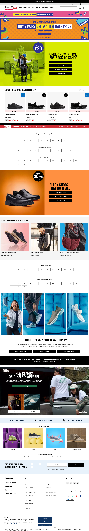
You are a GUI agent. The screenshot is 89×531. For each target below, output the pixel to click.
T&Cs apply (82, 126)
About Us (47, 482)
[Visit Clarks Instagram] (70, 483)
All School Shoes (61, 73)
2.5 (70, 150)
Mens (42, 464)
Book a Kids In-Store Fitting (30, 482)
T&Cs (40, 37)
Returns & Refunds (29, 495)
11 (18, 150)
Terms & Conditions (29, 503)
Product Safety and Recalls (30, 492)
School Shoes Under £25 (61, 69)
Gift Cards (27, 489)
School (15, 8)
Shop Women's (61, 126)
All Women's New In (6, 255)
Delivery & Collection (29, 487)
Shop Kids (8, 490)
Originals (38, 8)
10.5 (65, 140)
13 (41, 150)
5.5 (41, 160)
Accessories (45, 8)
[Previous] (80, 90)
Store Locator (28, 500)
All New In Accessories (65, 255)
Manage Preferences (45, 525)
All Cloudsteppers (69, 351)
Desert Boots (45, 361)
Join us (76, 465)
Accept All (45, 518)
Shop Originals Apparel (24, 386)
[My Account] (80, 8)
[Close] (51, 513)
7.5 (30, 140)
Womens (35, 464)
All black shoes (61, 200)
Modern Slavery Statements (51, 497)
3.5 (18, 160)
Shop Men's (70, 126)
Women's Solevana (20, 351)
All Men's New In (35, 255)
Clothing (52, 8)
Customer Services (29, 484)
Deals (20, 8)
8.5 (41, 140)
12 (30, 150)
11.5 (24, 150)
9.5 (53, 140)
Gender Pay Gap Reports (51, 495)
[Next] (83, 90)
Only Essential (45, 521)
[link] (15, 107)
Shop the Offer (44, 34)
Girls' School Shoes (61, 62)
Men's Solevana (44, 351)
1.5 (58, 150)
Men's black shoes (61, 192)
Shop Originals (10, 493)
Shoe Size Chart (28, 497)
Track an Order (28, 505)
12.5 (36, 150)
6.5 (53, 160)
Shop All (76, 126)
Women (25, 8)
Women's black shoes (61, 196)
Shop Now (70, 14)
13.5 (47, 150)
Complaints (27, 508)
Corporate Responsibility (50, 492)
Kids (33, 8)
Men (29, 8)
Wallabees (37, 361)
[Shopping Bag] (83, 8)
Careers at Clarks (49, 487)
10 (58, 140)
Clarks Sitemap (49, 489)
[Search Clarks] (68, 8)
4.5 (30, 160)
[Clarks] (9, 7)
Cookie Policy (13, 523)
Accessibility (48, 484)
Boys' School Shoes (61, 65)
